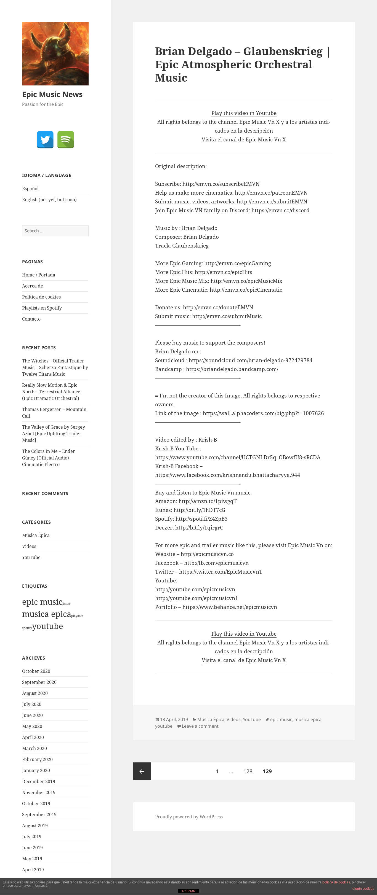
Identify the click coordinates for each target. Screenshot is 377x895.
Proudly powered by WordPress (189, 817)
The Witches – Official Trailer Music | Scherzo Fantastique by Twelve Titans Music (55, 367)
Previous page (142, 771)
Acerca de (32, 286)
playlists (77, 616)
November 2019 (38, 792)
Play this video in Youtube (244, 113)
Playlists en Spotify (42, 308)
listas (66, 604)
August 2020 (35, 693)
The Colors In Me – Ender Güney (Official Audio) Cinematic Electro (48, 457)
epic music (42, 601)
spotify (27, 628)
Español (30, 189)
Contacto (31, 319)
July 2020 (31, 704)
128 (249, 771)
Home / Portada (38, 275)
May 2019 (32, 859)
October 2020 (36, 671)
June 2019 (32, 848)
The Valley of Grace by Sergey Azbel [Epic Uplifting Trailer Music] (53, 433)
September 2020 (39, 682)
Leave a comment (200, 726)
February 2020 (37, 759)
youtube (47, 625)
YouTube (31, 557)
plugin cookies (363, 889)
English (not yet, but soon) (49, 200)
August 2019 (35, 826)
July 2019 (31, 837)
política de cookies (336, 882)
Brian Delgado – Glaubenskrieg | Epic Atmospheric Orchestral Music (243, 64)
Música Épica (36, 535)
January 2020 (36, 770)
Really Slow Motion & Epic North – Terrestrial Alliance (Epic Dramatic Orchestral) (51, 391)
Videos (29, 546)
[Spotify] (66, 140)
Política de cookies (41, 297)
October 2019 (36, 803)
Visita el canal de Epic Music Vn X (244, 139)
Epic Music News (52, 94)
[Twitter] (45, 140)
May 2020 (32, 726)
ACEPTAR (188, 891)
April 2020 (33, 737)
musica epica (46, 613)
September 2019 (39, 814)
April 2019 (33, 870)
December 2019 (38, 781)
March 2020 (34, 748)
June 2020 (32, 715)
